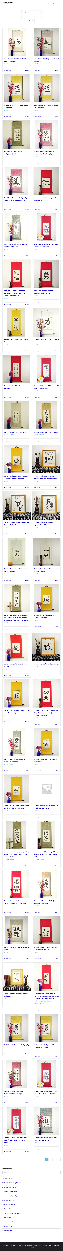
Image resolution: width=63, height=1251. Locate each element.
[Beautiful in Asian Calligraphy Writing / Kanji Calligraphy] (46, 134)
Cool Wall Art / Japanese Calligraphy (16, 1045)
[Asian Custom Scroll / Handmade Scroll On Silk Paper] (17, 42)
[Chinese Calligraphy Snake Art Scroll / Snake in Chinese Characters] (17, 459)
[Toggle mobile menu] (60, 3)
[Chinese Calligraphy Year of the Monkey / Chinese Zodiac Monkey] (46, 459)
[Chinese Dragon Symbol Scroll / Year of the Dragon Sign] (17, 693)
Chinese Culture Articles (35, 1245)
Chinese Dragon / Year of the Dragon (46, 664)
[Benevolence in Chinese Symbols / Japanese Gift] (46, 181)
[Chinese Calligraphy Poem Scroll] (17, 415)
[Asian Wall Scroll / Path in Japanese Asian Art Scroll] (46, 88)
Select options (8, 70)
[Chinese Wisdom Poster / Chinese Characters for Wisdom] (46, 930)
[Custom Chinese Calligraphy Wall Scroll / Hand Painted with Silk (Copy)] (17, 1121)
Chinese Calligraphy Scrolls (12, 1183)
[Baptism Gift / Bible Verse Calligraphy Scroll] (17, 134)
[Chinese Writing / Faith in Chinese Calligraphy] (17, 977)
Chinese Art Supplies (10, 1204)
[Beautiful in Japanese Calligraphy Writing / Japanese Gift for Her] (17, 181)
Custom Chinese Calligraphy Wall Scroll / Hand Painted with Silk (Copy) (15, 1140)
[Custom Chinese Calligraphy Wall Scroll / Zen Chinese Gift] (46, 1121)
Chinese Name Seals (9, 1187)
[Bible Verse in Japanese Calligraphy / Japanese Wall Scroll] (46, 227)
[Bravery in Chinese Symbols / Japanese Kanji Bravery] (46, 274)
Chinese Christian (9, 1209)
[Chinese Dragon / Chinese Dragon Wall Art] (17, 647)
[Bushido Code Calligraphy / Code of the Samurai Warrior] (17, 322)
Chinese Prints (8, 1226)
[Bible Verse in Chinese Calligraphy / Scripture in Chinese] (17, 227)
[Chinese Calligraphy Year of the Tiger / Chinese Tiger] (46, 505)
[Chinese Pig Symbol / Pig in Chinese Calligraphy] (46, 742)
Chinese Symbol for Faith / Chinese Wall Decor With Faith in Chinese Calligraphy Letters (46, 854)
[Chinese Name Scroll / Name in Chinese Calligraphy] (17, 742)
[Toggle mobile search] (56, 3)
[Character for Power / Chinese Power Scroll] (46, 322)
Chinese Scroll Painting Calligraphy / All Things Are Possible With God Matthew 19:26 (16, 854)
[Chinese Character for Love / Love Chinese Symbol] (17, 552)
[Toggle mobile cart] (53, 3)
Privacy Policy (20, 1245)
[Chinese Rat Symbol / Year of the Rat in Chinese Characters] (46, 789)
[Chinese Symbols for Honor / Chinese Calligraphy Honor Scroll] (17, 884)
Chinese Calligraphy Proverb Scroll (46, 432)
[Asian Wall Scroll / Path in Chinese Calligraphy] (17, 88)
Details (27, 70)
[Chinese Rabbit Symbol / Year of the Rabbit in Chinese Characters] (17, 789)
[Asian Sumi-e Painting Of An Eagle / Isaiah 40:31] (46, 42)
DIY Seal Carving (8, 1200)
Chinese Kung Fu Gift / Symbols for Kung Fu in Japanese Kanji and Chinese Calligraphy (46, 713)
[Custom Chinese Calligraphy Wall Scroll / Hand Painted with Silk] (46, 1074)
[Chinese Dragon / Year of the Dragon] (46, 647)
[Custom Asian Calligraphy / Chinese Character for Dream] (46, 1028)
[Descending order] (40, 12)
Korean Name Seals (9, 1222)
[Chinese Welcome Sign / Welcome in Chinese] (17, 930)
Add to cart (37, 487)
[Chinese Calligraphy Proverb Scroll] (46, 415)
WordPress (31, 1247)
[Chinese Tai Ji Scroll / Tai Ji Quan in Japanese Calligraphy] (46, 884)
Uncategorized (8, 1230)
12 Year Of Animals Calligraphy (12, 1213)
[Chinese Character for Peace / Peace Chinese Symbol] (46, 552)
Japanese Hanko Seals (10, 1191)
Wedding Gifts (7, 1217)
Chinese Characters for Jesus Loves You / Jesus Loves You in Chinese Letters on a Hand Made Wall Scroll (16, 617)
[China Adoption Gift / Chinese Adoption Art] (17, 369)
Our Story (26, 1245)
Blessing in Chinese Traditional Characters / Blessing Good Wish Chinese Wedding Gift (15, 293)
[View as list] (32, 21)
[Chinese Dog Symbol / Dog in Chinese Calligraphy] (46, 598)
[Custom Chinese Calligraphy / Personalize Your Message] (17, 1074)
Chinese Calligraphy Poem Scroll (15, 432)
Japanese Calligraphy (10, 1196)
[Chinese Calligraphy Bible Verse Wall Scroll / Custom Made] (46, 369)
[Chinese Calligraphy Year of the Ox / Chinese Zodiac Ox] (17, 505)
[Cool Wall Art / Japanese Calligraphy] (17, 1028)
